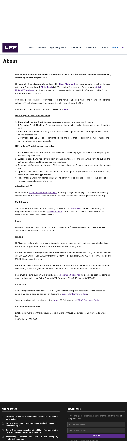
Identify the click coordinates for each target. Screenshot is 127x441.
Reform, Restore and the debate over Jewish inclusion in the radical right (31, 424)
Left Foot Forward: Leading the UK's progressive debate (10, 47)
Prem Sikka (76, 208)
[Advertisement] (63, 20)
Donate (104, 47)
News (31, 47)
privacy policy (95, 440)
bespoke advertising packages (43, 192)
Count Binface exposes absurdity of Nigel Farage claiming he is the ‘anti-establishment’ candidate (32, 431)
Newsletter (91, 47)
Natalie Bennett (54, 211)
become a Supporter (70, 275)
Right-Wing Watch (58, 47)
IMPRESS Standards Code (86, 300)
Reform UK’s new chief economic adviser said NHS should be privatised (32, 417)
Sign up (96, 436)
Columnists (76, 47)
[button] (123, 47)
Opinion (42, 47)
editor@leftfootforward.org (74, 294)
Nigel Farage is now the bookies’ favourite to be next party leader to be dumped (32, 438)
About (115, 47)
